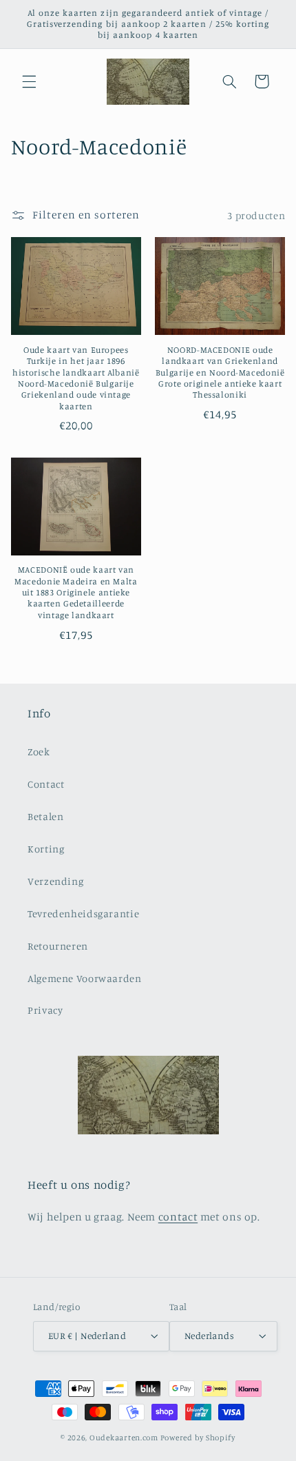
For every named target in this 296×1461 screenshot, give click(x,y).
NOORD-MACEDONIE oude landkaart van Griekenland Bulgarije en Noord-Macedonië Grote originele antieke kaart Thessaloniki (220, 372)
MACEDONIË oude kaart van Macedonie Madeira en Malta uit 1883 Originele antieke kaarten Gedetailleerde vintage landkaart (75, 592)
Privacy (45, 1010)
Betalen (45, 816)
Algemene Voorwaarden (85, 978)
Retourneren (58, 946)
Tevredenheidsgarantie (83, 913)
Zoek (39, 751)
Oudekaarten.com (123, 1437)
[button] (29, 81)
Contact (46, 784)
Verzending (55, 881)
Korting (46, 849)
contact (178, 1216)
